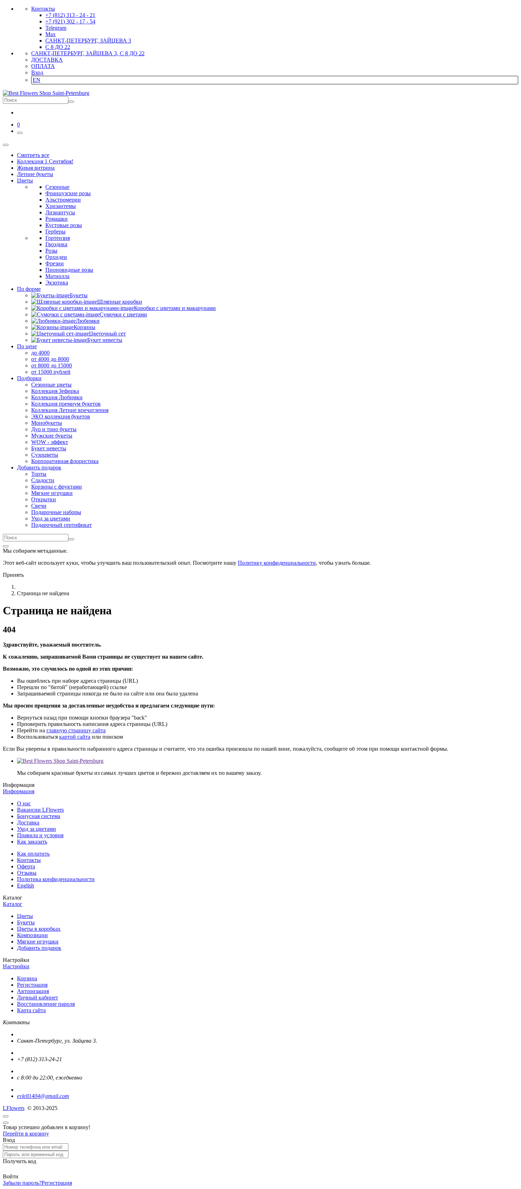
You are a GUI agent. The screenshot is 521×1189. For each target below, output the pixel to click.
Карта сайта (31, 1010)
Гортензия (57, 238)
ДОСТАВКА (47, 60)
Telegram (55, 28)
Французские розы (68, 193)
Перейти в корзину (26, 1134)
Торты (38, 474)
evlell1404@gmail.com (43, 1096)
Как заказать (32, 842)
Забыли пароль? (22, 1183)
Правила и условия (40, 835)
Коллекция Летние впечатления (69, 410)
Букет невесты (48, 448)
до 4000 (40, 353)
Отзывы (27, 873)
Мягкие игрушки (52, 493)
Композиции (32, 935)
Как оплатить (33, 854)
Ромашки (56, 219)
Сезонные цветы (51, 385)
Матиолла (57, 276)
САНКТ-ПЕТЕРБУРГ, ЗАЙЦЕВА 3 (88, 41)
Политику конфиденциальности (277, 563)
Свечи (38, 506)
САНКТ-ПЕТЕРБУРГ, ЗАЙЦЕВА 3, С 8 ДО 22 (88, 53)
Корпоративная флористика (65, 461)
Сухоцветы (44, 455)
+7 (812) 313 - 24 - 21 (70, 15)
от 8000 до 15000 (51, 365)
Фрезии (54, 263)
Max (50, 34)
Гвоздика (56, 244)
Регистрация (32, 985)
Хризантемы (60, 206)
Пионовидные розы (69, 270)
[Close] (6, 546)
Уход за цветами (50, 518)
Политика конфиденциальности (56, 879)
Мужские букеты (51, 436)
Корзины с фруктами (56, 487)
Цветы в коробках (39, 929)
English (25, 886)
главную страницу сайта (76, 730)
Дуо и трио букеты (54, 429)
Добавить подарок (39, 948)
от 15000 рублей (51, 372)
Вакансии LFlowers (40, 810)
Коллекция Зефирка (55, 391)
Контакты (43, 9)
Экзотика (56, 283)
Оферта (26, 866)
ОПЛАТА (43, 66)
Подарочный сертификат (61, 525)
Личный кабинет (37, 997)
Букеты (26, 922)
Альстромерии (63, 200)
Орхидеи (56, 257)
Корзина (27, 978)
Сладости (42, 480)
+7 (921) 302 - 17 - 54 (70, 21)
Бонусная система (38, 816)
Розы (51, 251)
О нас (24, 803)
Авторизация (33, 991)
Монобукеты (46, 423)
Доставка (28, 822)
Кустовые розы (63, 225)
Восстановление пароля (46, 1004)
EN (36, 80)
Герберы (55, 232)
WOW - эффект (49, 442)
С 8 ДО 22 (57, 47)
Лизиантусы (60, 212)
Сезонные (57, 187)
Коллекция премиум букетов (66, 404)
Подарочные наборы (56, 512)
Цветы (25, 916)
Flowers (13, 1108)
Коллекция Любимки (57, 397)
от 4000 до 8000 (50, 359)
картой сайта (74, 737)
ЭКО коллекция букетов (60, 416)
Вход (37, 72)
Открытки (43, 499)
